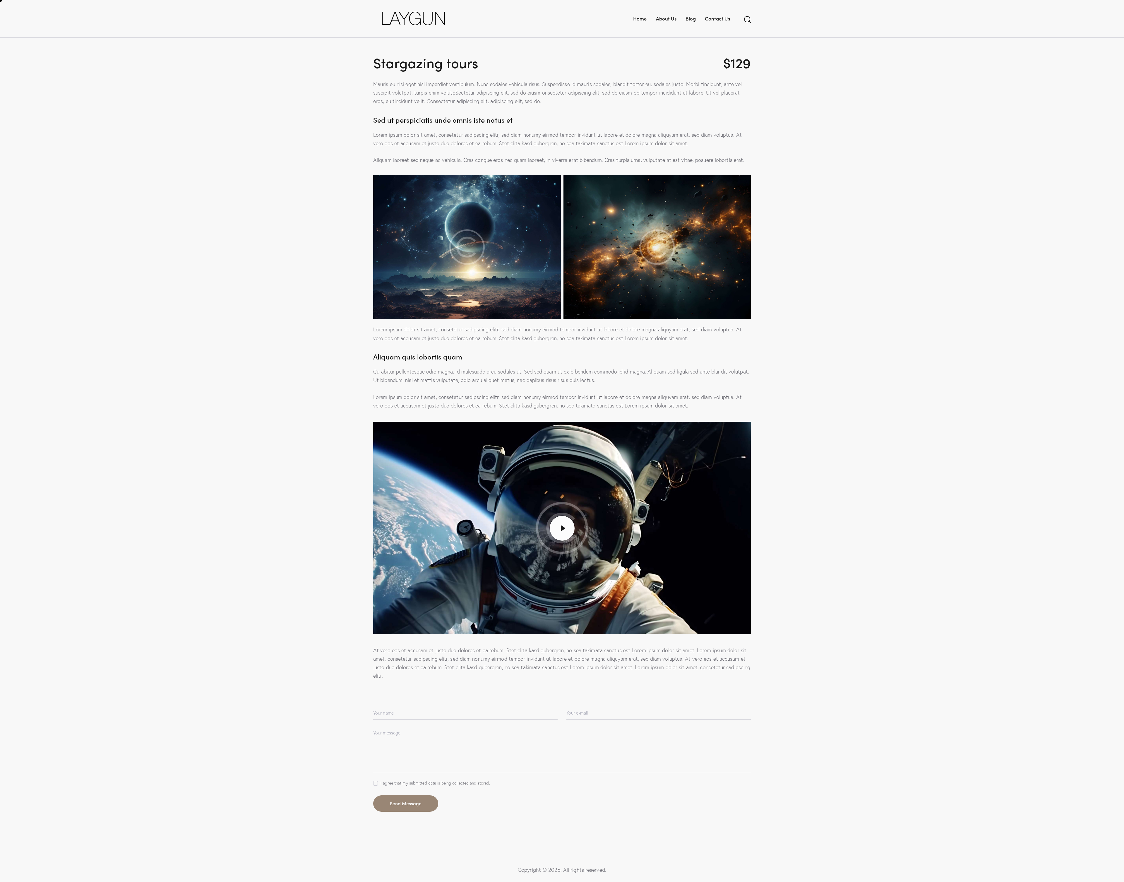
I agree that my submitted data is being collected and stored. (435, 783)
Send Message (406, 803)
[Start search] (747, 20)
